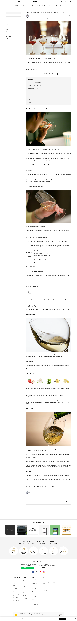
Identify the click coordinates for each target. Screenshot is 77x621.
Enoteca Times (8, 36)
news (7, 29)
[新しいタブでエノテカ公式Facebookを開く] (33, 572)
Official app (47, 567)
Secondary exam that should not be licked (34, 82)
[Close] (75, 619)
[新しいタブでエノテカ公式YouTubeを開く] (40, 572)
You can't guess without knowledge (33, 91)
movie (7, 38)
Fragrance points (30, 96)
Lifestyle (7, 24)
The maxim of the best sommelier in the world (35, 85)
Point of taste (30, 99)
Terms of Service (45, 588)
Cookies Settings (55, 618)
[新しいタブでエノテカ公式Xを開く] (36, 572)
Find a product (17, 5)
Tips (6, 27)
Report (7, 31)
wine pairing (8, 26)
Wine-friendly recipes (9, 22)
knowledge (8, 33)
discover (7, 34)
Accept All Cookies (63, 618)
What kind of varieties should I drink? (33, 88)
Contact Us (44, 577)
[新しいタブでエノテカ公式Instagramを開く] (44, 572)
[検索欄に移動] (2, 2)
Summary (29, 102)
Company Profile (45, 590)
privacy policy (44, 585)
